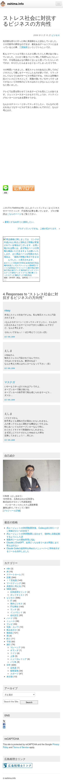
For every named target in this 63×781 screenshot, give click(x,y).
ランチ (13, 609)
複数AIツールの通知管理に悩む (21, 539)
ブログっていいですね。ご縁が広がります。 (37, 228)
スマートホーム (14, 574)
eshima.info (15, 3)
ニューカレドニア (18, 658)
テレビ (10, 623)
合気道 (13, 667)
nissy (7, 310)
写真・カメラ (13, 626)
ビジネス (55, 35)
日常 (9, 664)
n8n (8, 568)
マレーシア (15, 647)
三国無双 (23, 47)
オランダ (14, 650)
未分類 (10, 676)
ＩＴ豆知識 (12, 580)
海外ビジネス (16, 603)
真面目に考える (14, 586)
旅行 (9, 644)
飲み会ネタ (12, 629)
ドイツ (13, 653)
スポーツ (14, 673)
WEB (9, 588)
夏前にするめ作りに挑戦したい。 (20, 221)
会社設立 (14, 615)
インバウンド (16, 612)
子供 (9, 641)
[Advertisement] (31, 146)
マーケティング (14, 583)
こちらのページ (14, 213)
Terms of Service (21, 747)
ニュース (11, 621)
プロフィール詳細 (12, 510)
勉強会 (10, 632)
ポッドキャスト (17, 594)
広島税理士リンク (18, 591)
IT (11, 600)
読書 (9, 577)
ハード (10, 618)
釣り (9, 638)
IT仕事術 (14, 606)
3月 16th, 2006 (9, 368)
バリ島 (13, 661)
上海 (12, 656)
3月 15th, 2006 (9, 336)
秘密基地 (14, 670)
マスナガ (9, 382)
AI (7, 571)
